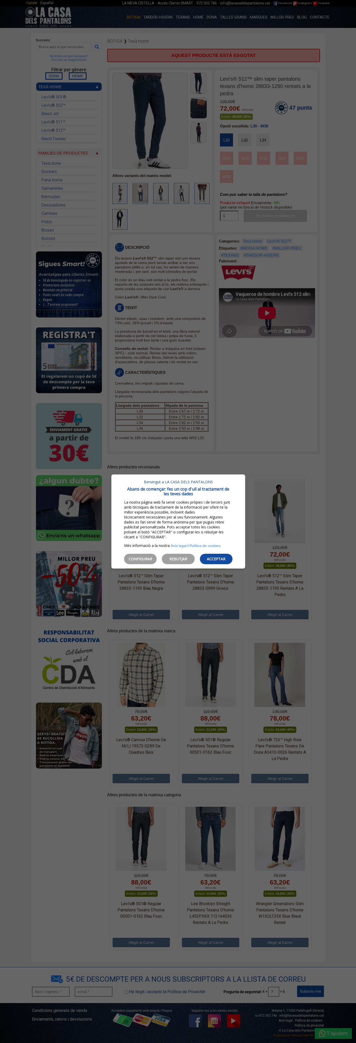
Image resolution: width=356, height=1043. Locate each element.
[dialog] (178, 521)
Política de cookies (204, 546)
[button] (140, 559)
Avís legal (179, 546)
